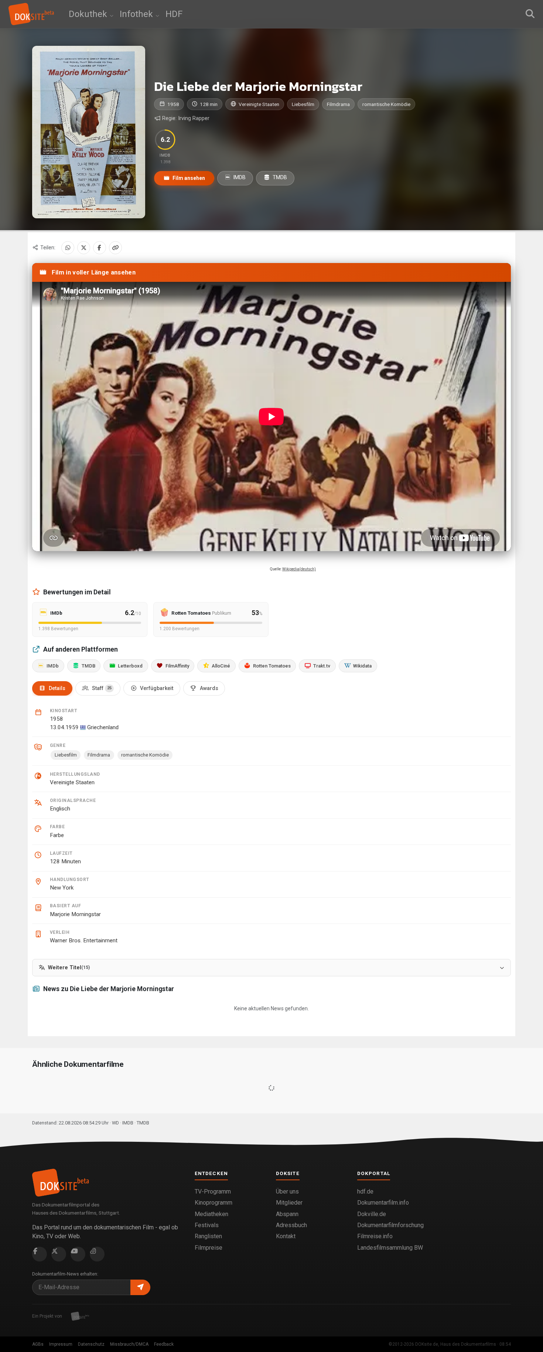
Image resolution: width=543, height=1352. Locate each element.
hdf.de (365, 1191)
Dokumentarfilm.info (383, 1202)
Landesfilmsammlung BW (390, 1247)
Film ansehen (188, 178)
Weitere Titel (69, 968)
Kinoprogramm (213, 1202)
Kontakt (286, 1236)
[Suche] (530, 14)
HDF (173, 14)
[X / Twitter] (83, 247)
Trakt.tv (321, 666)
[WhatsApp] (67, 247)
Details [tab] (57, 688)
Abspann (287, 1214)
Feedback (164, 1344)
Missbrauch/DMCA (129, 1344)
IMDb (53, 666)
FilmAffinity (177, 666)
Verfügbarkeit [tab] (156, 688)
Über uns (287, 1191)
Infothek (137, 14)
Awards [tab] (209, 688)
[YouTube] (78, 1254)
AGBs (38, 1344)
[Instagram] (97, 1254)
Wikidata (362, 666)
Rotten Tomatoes (272, 666)
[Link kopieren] (115, 247)
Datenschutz (91, 1344)
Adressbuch (291, 1225)
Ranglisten (208, 1236)
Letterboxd (130, 666)
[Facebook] (99, 247)
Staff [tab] (102, 688)
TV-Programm (213, 1191)
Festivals (207, 1225)
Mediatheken (211, 1214)
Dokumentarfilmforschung (390, 1225)
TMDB (279, 177)
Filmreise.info (375, 1236)
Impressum (60, 1344)
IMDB (239, 177)
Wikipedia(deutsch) (299, 569)
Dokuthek (89, 14)
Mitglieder (289, 1202)
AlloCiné (221, 666)
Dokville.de (371, 1214)
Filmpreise (208, 1247)
